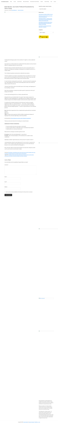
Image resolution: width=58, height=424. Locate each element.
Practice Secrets (23, 153)
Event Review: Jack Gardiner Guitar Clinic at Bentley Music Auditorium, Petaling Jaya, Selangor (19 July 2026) (45, 23)
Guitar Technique (28, 152)
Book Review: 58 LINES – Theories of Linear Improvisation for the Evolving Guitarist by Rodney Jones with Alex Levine (45, 19)
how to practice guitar (30, 154)
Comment (6, 164)
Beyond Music (10, 152)
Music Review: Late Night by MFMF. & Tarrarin (46, 14)
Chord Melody (15, 152)
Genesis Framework (31, 422)
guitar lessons (20, 154)
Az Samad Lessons (5, 1)
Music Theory (19, 153)
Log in (39, 422)
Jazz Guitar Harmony (11, 153)
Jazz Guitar (6, 153)
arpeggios (10, 154)
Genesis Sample (25, 422)
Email (6, 181)
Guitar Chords (19, 152)
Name (6, 176)
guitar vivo (24, 154)
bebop (13, 154)
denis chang (16, 154)
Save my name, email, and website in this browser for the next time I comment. (19, 191)
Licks (16, 153)
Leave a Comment (20, 10)
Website (6, 186)
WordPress (36, 422)
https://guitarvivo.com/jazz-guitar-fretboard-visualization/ (21, 118)
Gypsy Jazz (33, 152)
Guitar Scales (24, 152)
